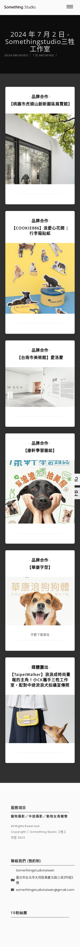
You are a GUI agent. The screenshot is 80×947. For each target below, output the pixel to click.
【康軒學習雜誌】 (40, 450)
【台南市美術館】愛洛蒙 (40, 357)
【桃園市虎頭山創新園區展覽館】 (40, 103)
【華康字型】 (40, 567)
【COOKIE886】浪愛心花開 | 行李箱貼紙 (40, 230)
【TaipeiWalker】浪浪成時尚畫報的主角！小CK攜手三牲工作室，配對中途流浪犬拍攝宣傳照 (40, 680)
